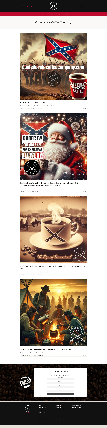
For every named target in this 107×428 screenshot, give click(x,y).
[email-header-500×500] (27, 405)
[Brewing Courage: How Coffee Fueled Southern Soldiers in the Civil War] (53, 312)
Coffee (35, 108)
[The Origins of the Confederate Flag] (53, 66)
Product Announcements (41, 191)
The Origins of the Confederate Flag (33, 102)
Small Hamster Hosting (79, 418)
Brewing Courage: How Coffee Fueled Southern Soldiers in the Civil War (46, 349)
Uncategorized (49, 191)
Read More (85, 108)
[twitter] (29, 6)
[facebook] (27, 6)
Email (60, 385)
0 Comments (39, 108)
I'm (60, 389)
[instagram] (31, 6)
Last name (60, 381)
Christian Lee (23, 108)
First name (60, 377)
